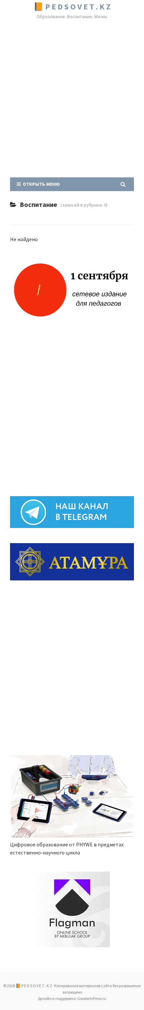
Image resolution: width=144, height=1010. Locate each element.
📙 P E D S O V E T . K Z (72, 6)
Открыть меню (40, 184)
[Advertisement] (72, 100)
